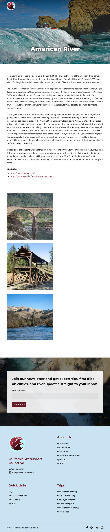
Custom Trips (63, 511)
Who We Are (62, 443)
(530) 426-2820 (17, 469)
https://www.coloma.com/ (23, 173)
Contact (60, 463)
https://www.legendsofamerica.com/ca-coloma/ (32, 176)
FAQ (10, 491)
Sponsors (61, 459)
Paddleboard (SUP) (65, 503)
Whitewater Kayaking (67, 491)
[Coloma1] (30, 317)
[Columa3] (30, 216)
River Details (14, 499)
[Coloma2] (30, 266)
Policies (12, 503)
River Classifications (18, 495)
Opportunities (63, 447)
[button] (101, 6)
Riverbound (62, 451)
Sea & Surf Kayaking (66, 495)
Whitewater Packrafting (67, 507)
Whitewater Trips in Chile (68, 455)
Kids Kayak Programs (66, 499)
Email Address (18, 390)
